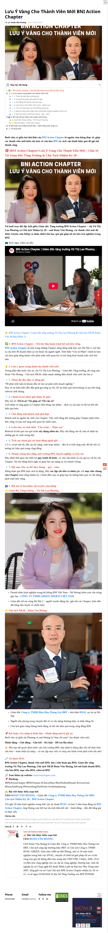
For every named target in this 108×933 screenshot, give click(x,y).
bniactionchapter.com (44, 775)
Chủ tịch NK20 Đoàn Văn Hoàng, (18, 823)
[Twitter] (17, 826)
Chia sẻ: (8, 826)
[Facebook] (13, 826)
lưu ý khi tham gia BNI (77, 823)
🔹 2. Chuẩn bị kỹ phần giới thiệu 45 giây (27, 99)
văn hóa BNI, (65, 819)
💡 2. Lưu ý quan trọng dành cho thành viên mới (28, 93)
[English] (105, 468)
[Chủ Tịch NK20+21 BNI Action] (13, 834)
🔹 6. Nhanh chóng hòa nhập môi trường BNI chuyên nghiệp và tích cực (39, 111)
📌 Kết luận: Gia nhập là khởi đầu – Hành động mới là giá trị (33, 126)
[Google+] (22, 826)
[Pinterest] (26, 826)
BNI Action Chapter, (30, 819)
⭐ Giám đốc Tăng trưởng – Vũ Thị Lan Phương (29, 120)
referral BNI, (43, 819)
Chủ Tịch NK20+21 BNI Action (35, 832)
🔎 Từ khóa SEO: (14, 129)
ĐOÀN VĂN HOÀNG (23, 795)
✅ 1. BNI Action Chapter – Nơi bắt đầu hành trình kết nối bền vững (36, 90)
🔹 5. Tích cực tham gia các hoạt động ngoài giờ (30, 108)
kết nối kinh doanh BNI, (80, 819)
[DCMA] (62, 897)
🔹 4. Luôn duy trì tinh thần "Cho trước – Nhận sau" (31, 105)
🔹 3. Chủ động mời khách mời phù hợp (26, 102)
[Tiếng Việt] (105, 464)
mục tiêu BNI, (53, 819)
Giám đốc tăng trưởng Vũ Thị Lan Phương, (49, 823)
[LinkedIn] (30, 826)
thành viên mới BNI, (13, 819)
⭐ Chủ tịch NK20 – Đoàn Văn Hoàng (25, 123)
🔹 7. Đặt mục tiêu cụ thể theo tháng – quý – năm (30, 114)
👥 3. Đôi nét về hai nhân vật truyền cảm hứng (27, 117)
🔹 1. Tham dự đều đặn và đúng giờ (25, 96)
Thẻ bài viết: (10, 816)
